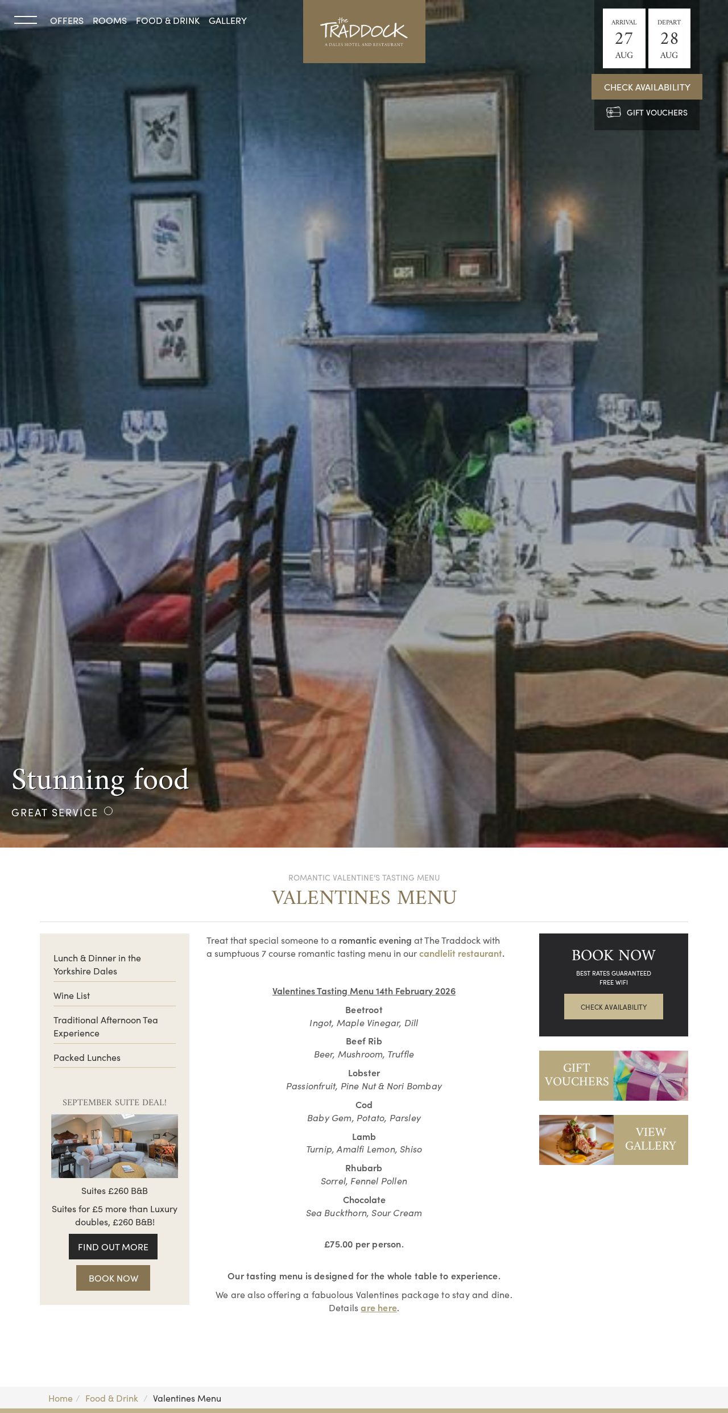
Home (60, 1397)
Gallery (228, 20)
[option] (364, 424)
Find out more (113, 1246)
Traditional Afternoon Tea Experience (105, 1026)
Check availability (647, 86)
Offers (67, 20)
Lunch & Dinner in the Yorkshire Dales (97, 964)
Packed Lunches (87, 1057)
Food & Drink (168, 20)
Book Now (113, 1277)
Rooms (110, 20)
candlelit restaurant (460, 953)
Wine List (71, 995)
